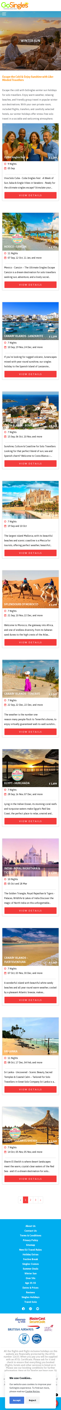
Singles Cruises (30, 1264)
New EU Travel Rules (30, 1249)
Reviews (30, 1292)
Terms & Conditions (30, 1235)
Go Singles (32, 1370)
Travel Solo (30, 1302)
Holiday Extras (30, 1254)
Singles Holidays (31, 1297)
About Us (31, 1226)
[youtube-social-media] (37, 1309)
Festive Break (30, 1259)
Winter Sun (31, 1273)
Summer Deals (30, 1268)
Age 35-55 (30, 1283)
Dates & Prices (30, 1287)
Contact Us (30, 1230)
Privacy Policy (30, 1240)
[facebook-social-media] (23, 1309)
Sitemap (30, 1245)
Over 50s (30, 1278)
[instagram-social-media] (30, 1309)
